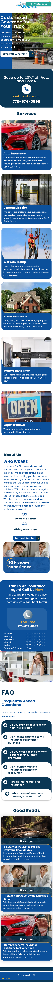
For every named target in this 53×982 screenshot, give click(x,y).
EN (3, 978)
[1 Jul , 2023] (26, 832)
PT (9, 978)
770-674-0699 (28, 626)
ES (6, 978)
